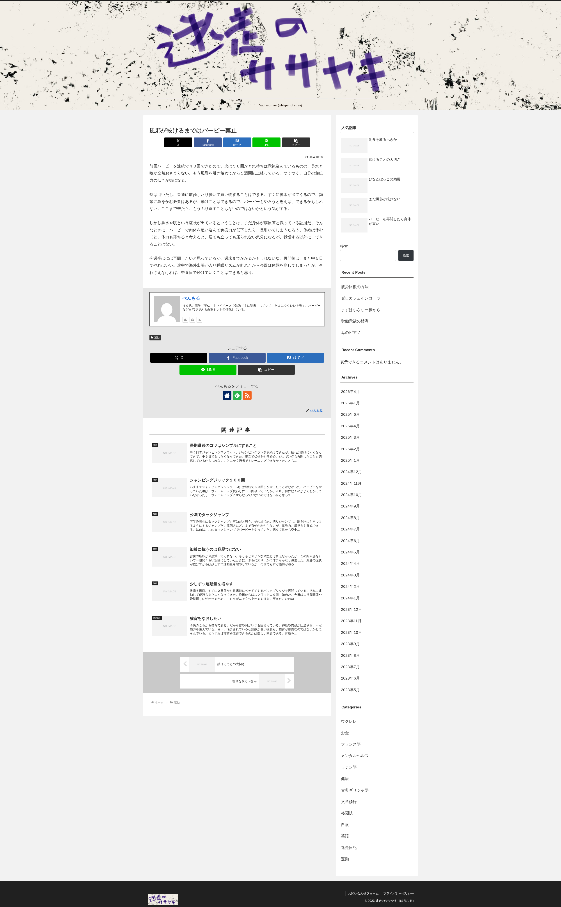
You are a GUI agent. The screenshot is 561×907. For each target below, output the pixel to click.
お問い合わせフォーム (363, 893)
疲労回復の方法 (355, 287)
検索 (344, 246)
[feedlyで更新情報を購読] (192, 320)
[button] (296, 142)
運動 (157, 337)
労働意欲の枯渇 (355, 321)
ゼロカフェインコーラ (360, 298)
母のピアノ (351, 332)
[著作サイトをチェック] (185, 320)
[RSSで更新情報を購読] (199, 320)
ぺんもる (191, 298)
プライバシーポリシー (398, 893)
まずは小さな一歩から (360, 310)
